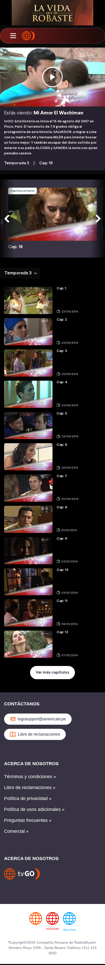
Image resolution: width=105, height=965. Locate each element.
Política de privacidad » (27, 798)
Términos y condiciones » (30, 776)
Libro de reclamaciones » (29, 787)
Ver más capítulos (52, 672)
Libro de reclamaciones (39, 734)
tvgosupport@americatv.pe (42, 719)
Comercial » (16, 831)
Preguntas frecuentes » (27, 820)
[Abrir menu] (13, 35)
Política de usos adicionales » (34, 809)
